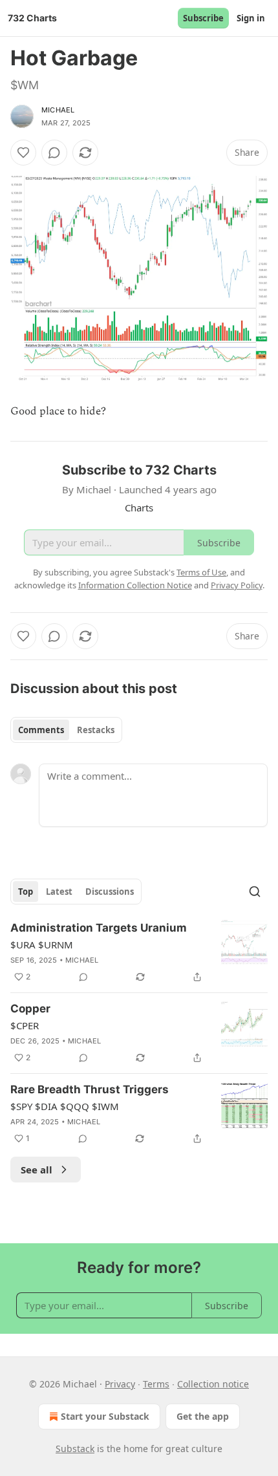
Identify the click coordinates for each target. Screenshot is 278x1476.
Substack (75, 1448)
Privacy (120, 1384)
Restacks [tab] (95, 730)
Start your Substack (105, 1416)
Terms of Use (201, 572)
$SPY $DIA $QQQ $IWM (64, 1106)
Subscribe (203, 18)
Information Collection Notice (135, 585)
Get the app (202, 1416)
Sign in (251, 18)
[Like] (23, 153)
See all (36, 1169)
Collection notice (213, 1384)
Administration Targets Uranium (98, 927)
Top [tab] (25, 891)
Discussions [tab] (109, 891)
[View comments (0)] (54, 153)
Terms (156, 1384)
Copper (30, 1008)
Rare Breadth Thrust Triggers (89, 1089)
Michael (57, 109)
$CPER (24, 1025)
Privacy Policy (236, 585)
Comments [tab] (41, 730)
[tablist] (66, 730)
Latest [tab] (59, 891)
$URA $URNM (41, 944)
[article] (139, 952)
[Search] (255, 891)
